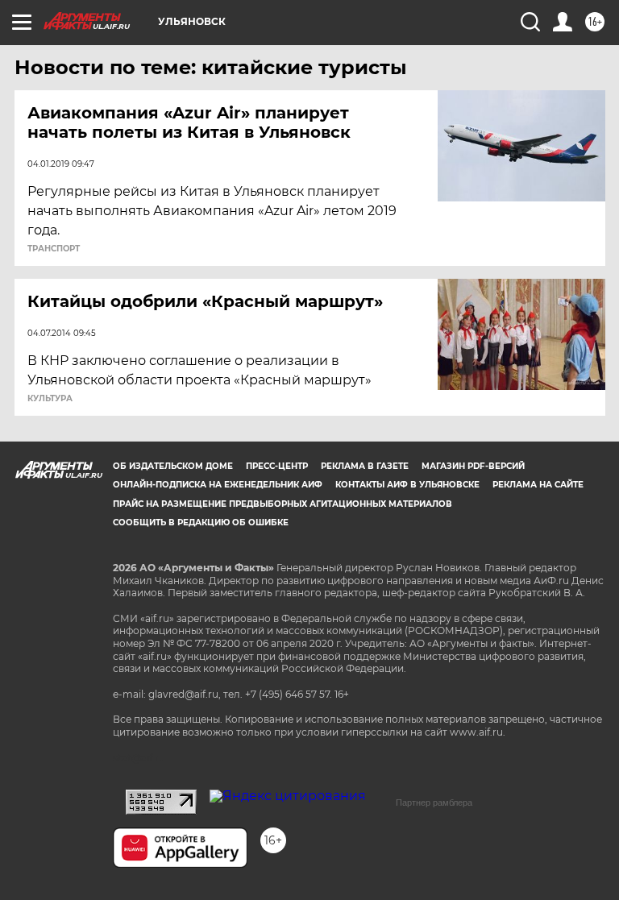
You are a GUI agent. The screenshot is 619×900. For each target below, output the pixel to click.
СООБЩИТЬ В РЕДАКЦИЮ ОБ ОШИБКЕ (201, 522)
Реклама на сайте (538, 484)
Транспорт (53, 249)
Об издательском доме (173, 466)
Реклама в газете (365, 466)
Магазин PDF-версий (473, 466)
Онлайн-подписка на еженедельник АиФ (217, 484)
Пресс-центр (277, 466)
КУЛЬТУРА (50, 399)
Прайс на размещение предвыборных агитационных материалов (282, 504)
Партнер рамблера (434, 802)
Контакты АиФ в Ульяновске (407, 484)
